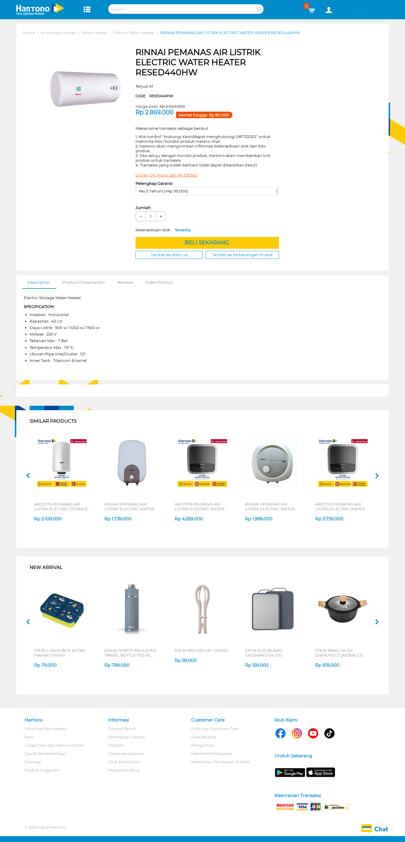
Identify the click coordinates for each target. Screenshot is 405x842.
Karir (29, 736)
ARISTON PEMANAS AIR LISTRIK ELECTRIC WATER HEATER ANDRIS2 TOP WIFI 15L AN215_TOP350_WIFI (341, 506)
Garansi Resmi (122, 728)
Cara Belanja (203, 736)
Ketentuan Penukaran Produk (220, 761)
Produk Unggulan (42, 770)
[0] (314, 9)
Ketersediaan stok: (163, 229)
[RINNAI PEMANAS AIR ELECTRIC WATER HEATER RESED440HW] (85, 89)
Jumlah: (143, 207)
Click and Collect (124, 761)
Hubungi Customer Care (215, 728)
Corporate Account (126, 753)
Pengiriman (203, 745)
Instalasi (116, 745)
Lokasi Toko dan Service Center (54, 745)
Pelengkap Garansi (126, 736)
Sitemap (33, 761)
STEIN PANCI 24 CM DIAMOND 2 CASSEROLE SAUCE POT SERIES (339, 652)
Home (29, 32)
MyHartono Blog (124, 770)
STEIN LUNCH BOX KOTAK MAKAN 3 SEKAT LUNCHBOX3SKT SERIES (59, 652)
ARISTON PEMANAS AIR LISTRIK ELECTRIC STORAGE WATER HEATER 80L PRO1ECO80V (61, 506)
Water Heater (94, 32)
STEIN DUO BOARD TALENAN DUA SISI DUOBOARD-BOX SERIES (269, 652)
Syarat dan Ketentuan (46, 753)
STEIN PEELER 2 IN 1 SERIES (201, 650)
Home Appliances (58, 32)
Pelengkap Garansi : (154, 183)
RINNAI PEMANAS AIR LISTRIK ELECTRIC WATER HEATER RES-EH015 (269, 506)
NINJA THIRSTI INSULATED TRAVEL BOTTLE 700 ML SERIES (130, 652)
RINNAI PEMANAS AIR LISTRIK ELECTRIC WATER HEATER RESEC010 (129, 506)
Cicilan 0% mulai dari (166, 175)
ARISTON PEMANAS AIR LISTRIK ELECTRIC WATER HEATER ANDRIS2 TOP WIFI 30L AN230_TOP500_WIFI (201, 506)
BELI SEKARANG (207, 242)
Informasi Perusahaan (46, 728)
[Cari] (259, 9)
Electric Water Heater (133, 32)
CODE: (154, 96)
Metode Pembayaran (211, 753)
